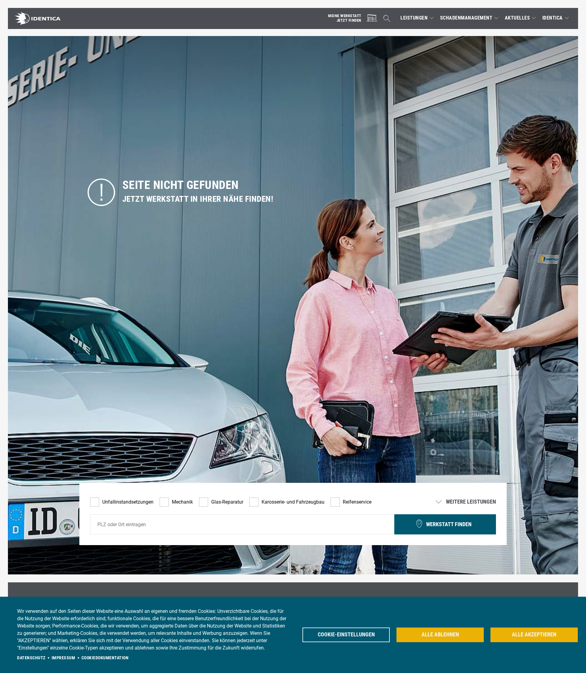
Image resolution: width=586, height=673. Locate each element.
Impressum (63, 657)
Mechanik (182, 502)
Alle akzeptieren (534, 634)
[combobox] (242, 524)
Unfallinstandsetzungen (128, 502)
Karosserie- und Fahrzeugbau (293, 502)
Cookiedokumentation (105, 657)
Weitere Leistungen (470, 502)
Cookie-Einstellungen (346, 634)
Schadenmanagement (466, 18)
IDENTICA (552, 18)
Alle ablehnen (440, 634)
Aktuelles (517, 18)
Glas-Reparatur (227, 502)
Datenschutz (31, 657)
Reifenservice (357, 502)
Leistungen (414, 18)
